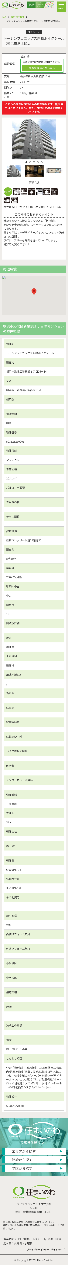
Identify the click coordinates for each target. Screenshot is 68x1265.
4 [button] (38, 162)
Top (4, 16)
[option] (34, 139)
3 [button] (34, 162)
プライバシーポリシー (38, 1249)
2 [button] (30, 162)
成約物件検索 (18, 16)
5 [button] (41, 162)
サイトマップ (58, 1249)
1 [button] (26, 162)
